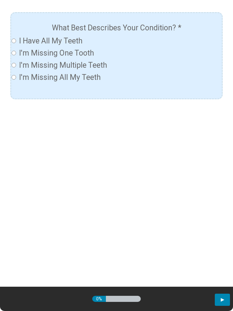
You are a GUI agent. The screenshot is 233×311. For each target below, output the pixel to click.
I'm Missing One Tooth (56, 53)
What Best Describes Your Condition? (116, 27)
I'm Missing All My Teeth (60, 77)
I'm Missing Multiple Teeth (63, 65)
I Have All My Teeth (51, 40)
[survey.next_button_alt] (222, 300)
